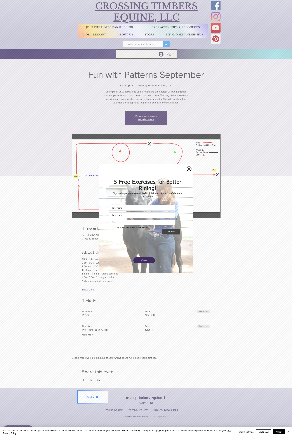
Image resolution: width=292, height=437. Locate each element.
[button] (189, 168)
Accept (279, 431)
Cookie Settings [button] (246, 431)
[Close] (288, 432)
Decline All (264, 431)
